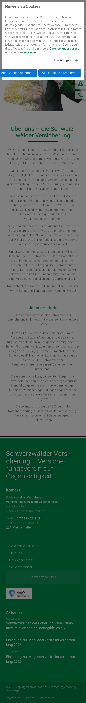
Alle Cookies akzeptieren (59, 73)
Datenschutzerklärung (64, 48)
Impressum (30, 52)
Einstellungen (62, 60)
